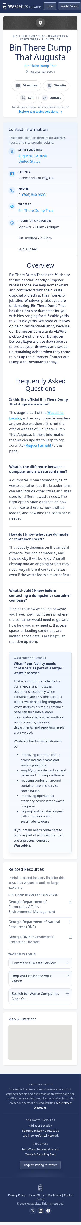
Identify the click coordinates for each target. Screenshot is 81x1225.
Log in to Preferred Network (40, 1135)
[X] (32, 1210)
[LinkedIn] (40, 1210)
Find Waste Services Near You (40, 1149)
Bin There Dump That (40, 65)
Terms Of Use (36, 1195)
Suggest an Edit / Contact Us (40, 1130)
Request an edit (38, 445)
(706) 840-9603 (34, 194)
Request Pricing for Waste (40, 1165)
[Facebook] (48, 1210)
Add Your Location (40, 1126)
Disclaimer (54, 1195)
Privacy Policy (17, 1195)
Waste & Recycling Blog (40, 1154)
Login (50, 6)
